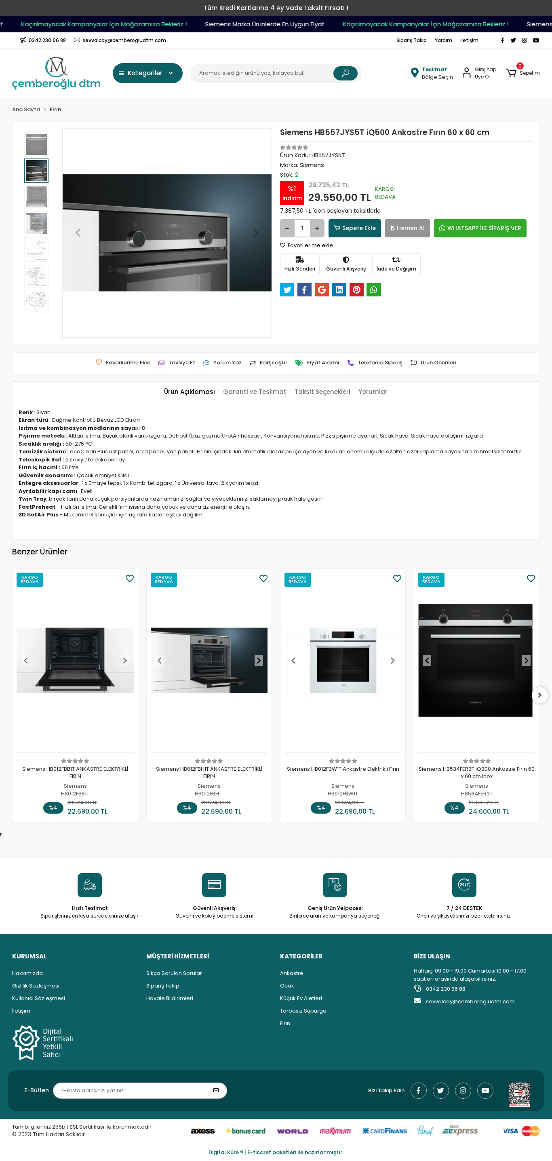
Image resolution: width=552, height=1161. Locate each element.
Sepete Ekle (359, 228)
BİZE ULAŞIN (432, 956)
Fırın (285, 1023)
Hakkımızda (27, 973)
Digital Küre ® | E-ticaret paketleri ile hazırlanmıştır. (276, 1152)
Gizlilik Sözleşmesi (35, 986)
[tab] (189, 392)
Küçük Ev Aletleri (301, 998)
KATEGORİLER (301, 956)
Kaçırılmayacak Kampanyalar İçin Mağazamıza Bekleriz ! (93, 24)
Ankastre (291, 973)
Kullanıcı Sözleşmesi (38, 998)
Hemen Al (411, 228)
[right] (540, 695)
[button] (522, 73)
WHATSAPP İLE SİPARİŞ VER (484, 228)
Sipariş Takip (411, 40)
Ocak (287, 986)
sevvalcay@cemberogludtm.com (470, 1001)
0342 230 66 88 (445, 989)
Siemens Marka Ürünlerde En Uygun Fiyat (254, 24)
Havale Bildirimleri (169, 998)
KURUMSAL (29, 956)
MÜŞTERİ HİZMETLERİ (177, 956)
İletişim (469, 40)
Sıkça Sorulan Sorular (174, 973)
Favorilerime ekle (310, 245)
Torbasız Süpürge (303, 1011)
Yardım (443, 40)
